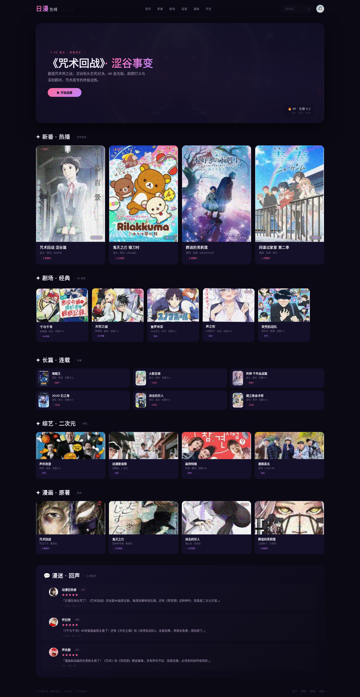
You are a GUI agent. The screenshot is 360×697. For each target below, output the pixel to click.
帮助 (312, 691)
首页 (148, 9)
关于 (294, 691)
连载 (184, 9)
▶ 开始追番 (64, 93)
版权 (303, 691)
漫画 (196, 9)
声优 (208, 9)
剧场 (172, 9)
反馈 (321, 691)
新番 (160, 9)
